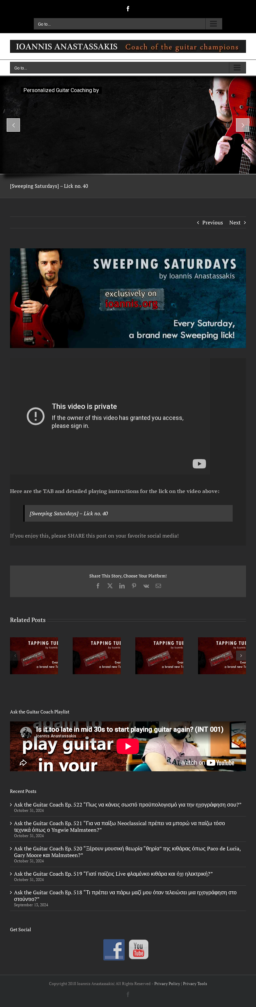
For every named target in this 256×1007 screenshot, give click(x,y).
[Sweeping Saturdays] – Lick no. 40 (69, 513)
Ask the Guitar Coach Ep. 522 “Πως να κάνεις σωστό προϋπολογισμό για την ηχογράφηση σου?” (128, 804)
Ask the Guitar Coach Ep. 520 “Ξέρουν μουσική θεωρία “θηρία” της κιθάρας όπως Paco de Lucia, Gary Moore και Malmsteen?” (127, 852)
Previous (212, 222)
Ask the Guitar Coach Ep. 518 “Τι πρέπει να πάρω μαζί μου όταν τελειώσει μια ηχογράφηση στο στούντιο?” (125, 896)
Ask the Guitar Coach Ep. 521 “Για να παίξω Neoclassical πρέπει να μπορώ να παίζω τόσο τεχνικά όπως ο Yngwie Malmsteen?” (119, 826)
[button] (15, 656)
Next (235, 222)
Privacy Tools (195, 983)
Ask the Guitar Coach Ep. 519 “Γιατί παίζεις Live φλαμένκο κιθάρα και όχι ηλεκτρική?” (113, 873)
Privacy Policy (167, 983)
